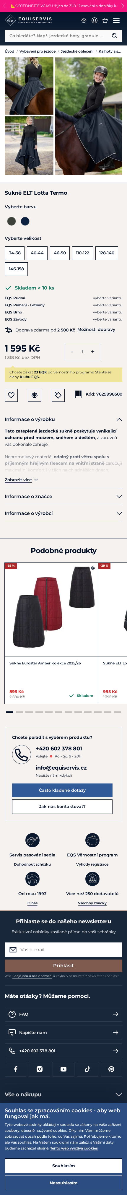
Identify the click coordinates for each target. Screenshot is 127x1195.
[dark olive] (11, 221)
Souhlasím (63, 1165)
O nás (32, 903)
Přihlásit (63, 965)
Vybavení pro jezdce (37, 51)
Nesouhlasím (64, 1183)
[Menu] (116, 20)
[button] (122, 5)
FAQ (23, 1014)
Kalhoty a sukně (110, 51)
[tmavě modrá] (25, 221)
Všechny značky (92, 903)
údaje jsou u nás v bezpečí (32, 976)
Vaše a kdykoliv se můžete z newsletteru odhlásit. (62, 976)
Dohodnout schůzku (32, 864)
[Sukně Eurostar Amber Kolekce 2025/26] (51, 609)
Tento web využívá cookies (74, 1148)
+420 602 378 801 (37, 1050)
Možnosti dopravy (96, 329)
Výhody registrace (92, 864)
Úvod (9, 51)
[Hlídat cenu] (58, 395)
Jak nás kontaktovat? (62, 806)
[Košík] (105, 20)
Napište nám (33, 1032)
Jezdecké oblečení (77, 51)
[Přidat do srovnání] (93, 568)
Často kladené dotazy (62, 790)
